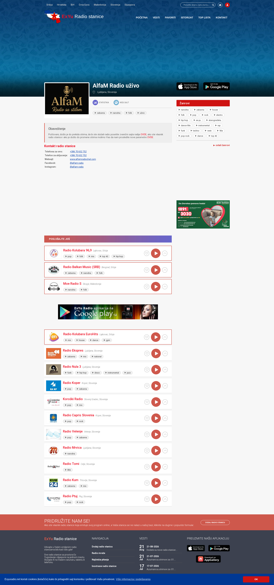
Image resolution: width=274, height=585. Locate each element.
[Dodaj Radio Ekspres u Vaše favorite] (147, 353)
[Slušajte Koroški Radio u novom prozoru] (165, 402)
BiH (72, 4)
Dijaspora (130, 4)
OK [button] (256, 579)
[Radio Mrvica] (53, 450)
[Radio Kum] (53, 483)
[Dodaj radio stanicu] (220, 5)
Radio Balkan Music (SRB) (81, 267)
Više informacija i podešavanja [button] (133, 579)
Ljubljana (101, 92)
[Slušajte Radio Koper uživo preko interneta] (156, 386)
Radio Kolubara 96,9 (77, 250)
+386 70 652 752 (78, 151)
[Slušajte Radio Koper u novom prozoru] (165, 386)
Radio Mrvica (72, 447)
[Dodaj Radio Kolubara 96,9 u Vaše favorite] (146, 253)
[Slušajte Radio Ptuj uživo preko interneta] (156, 499)
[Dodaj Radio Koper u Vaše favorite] (147, 386)
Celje (83, 464)
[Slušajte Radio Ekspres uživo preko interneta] (156, 353)
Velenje (87, 431)
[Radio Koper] (53, 385)
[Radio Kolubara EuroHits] (54, 337)
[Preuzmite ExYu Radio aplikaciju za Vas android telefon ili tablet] (216, 86)
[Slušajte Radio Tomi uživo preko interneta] (156, 467)
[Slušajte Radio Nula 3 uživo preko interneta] (156, 369)
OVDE (144, 134)
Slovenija (115, 4)
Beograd (106, 267)
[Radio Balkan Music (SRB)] (54, 270)
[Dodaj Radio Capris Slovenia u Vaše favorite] (147, 418)
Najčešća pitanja (100, 559)
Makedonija (100, 4)
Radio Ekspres (73, 350)
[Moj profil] (227, 5)
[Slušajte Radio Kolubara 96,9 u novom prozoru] (164, 253)
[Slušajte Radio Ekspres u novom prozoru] (165, 353)
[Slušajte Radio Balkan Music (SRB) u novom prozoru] (164, 270)
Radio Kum (70, 480)
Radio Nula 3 (72, 367)
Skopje (86, 284)
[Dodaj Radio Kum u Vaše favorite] (147, 483)
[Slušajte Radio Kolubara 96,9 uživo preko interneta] (155, 253)
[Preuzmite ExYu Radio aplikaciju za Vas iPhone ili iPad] (187, 86)
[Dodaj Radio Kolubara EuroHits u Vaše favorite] (146, 337)
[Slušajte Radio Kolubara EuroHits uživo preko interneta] (155, 337)
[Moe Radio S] (54, 286)
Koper (85, 383)
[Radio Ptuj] (53, 499)
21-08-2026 (153, 546)
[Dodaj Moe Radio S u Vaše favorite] (146, 286)
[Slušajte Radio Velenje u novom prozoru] (165, 434)
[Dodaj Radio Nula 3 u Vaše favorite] (147, 369)
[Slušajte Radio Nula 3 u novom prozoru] (165, 369)
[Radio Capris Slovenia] (53, 418)
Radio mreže (98, 553)
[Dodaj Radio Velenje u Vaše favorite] (147, 434)
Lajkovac (97, 250)
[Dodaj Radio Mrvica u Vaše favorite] (147, 450)
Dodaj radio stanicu (215, 523)
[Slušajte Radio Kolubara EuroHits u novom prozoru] (164, 337)
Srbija (49, 4)
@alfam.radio (77, 163)
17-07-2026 (153, 566)
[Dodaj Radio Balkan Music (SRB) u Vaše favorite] (146, 270)
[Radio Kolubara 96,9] (54, 253)
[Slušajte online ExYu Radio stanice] (52, 16)
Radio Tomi (71, 464)
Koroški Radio (73, 399)
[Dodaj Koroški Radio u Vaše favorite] (147, 402)
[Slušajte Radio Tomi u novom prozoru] (165, 466)
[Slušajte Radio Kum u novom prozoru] (165, 483)
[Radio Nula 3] (53, 369)
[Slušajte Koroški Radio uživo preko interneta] (156, 402)
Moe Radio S (72, 284)
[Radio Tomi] (53, 466)
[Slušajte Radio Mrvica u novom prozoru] (165, 450)
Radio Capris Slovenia (78, 415)
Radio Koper (71, 383)
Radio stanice (83, 16)
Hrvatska (61, 4)
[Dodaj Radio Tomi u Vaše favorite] (147, 466)
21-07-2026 (153, 556)
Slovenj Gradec (91, 399)
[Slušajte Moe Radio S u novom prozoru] (164, 286)
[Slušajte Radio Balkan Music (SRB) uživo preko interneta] (155, 270)
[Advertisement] (137, 52)
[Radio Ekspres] (53, 353)
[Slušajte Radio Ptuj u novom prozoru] (165, 499)
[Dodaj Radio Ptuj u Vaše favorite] (147, 499)
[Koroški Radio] (53, 402)
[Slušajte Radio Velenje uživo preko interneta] (156, 434)
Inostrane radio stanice (104, 566)
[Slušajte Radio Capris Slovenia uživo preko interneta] (156, 418)
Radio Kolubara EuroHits (80, 334)
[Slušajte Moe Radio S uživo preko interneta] (155, 286)
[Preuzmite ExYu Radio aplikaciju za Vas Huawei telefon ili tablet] (208, 559)
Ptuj (80, 496)
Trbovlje (83, 480)
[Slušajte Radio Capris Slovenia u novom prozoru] (165, 418)
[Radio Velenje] (53, 434)
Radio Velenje (73, 431)
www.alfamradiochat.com (83, 159)
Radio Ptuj (70, 496)
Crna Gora (84, 4)
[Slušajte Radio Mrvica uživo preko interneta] (156, 450)
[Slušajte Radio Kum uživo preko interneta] (156, 483)
